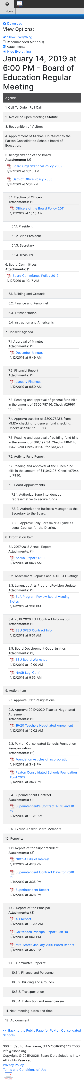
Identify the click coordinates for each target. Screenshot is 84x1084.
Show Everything (19, 37)
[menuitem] (7, 4)
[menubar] (13, 4)
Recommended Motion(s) (25, 42)
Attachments (16, 47)
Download (14, 23)
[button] (7, 4)
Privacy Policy (13, 1065)
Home (9, 11)
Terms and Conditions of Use (24, 1070)
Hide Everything (18, 51)
